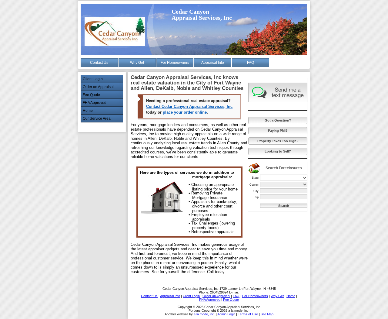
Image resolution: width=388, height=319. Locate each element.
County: (254, 184)
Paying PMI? (278, 130)
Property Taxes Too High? (278, 141)
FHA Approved (94, 103)
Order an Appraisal (98, 87)
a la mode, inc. (204, 314)
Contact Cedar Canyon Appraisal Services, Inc (189, 106)
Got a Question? (278, 120)
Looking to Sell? (278, 151)
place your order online (185, 112)
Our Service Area (97, 118)
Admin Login (226, 314)
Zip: (257, 197)
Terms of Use (248, 314)
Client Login (93, 79)
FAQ (250, 62)
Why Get (137, 62)
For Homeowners (175, 62)
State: (255, 177)
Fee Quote (91, 95)
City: (256, 191)
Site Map (267, 314)
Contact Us (99, 62)
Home (88, 110)
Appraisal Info (212, 62)
